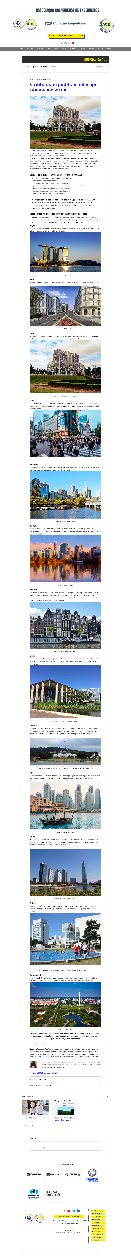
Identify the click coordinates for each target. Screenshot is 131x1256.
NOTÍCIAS (95, 1222)
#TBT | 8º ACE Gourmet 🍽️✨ (33, 1118)
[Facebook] (65, 43)
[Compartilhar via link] (45, 1080)
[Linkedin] (69, 43)
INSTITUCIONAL (97, 1214)
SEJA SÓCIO (96, 1231)
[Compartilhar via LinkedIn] (40, 1080)
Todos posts (25, 67)
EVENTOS (95, 1225)
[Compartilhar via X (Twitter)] (35, 1080)
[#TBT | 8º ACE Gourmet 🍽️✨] (35, 1107)
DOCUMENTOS (97, 1216)
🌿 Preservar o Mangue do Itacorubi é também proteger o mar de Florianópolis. (65, 1119)
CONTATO (95, 1240)
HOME (94, 1211)
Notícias (54, 67)
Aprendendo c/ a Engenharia (40, 67)
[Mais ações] (100, 79)
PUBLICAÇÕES (97, 1234)
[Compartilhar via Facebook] (31, 1080)
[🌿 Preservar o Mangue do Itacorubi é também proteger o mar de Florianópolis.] (65, 1107)
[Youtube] (72, 43)
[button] (30, 49)
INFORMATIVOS (97, 1228)
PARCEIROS (96, 1237)
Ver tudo (105, 1096)
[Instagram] (61, 43)
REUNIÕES (96, 1219)
